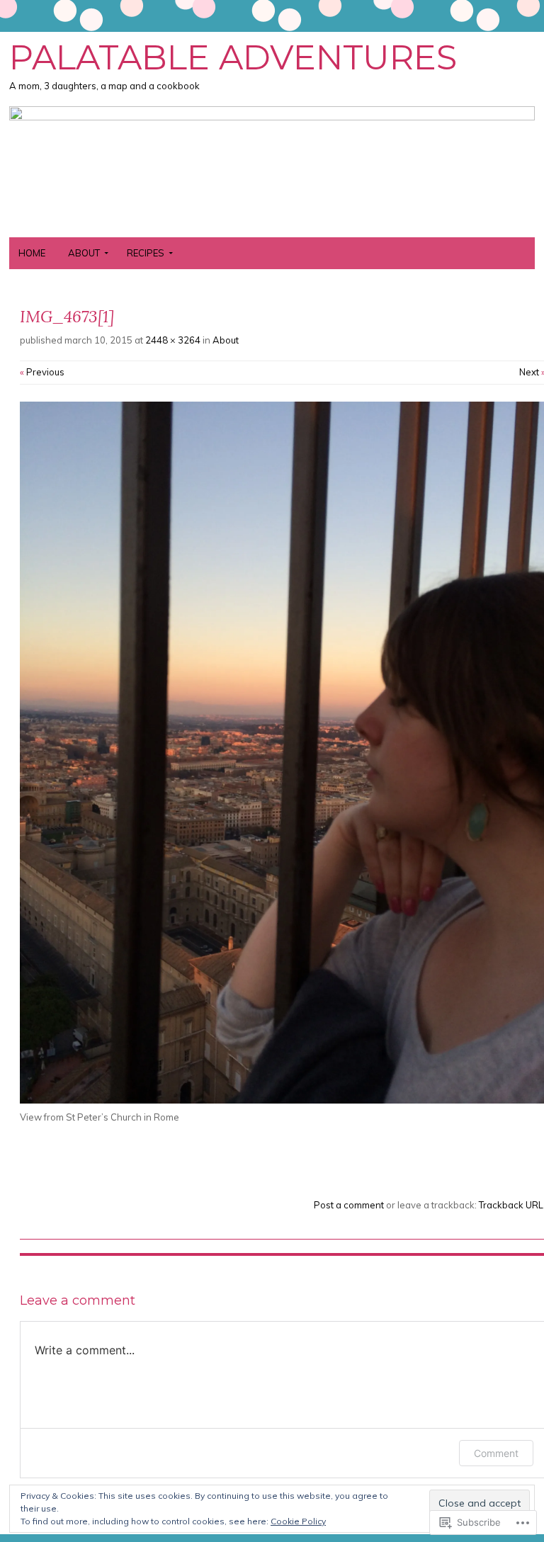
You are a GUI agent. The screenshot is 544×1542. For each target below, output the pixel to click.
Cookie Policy (298, 1521)
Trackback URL (511, 1205)
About (84, 253)
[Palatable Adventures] (272, 116)
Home (31, 253)
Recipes (145, 253)
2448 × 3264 (172, 340)
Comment (496, 1453)
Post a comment (349, 1205)
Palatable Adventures (233, 57)
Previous (42, 372)
